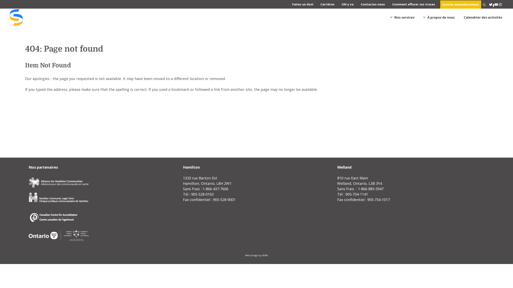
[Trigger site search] (484, 4)
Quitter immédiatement (460, 4)
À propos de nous (441, 17)
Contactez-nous (373, 4)
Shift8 (265, 255)
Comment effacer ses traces (413, 4)
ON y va (347, 4)
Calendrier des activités (483, 17)
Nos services (404, 17)
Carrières (327, 4)
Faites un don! (302, 4)
